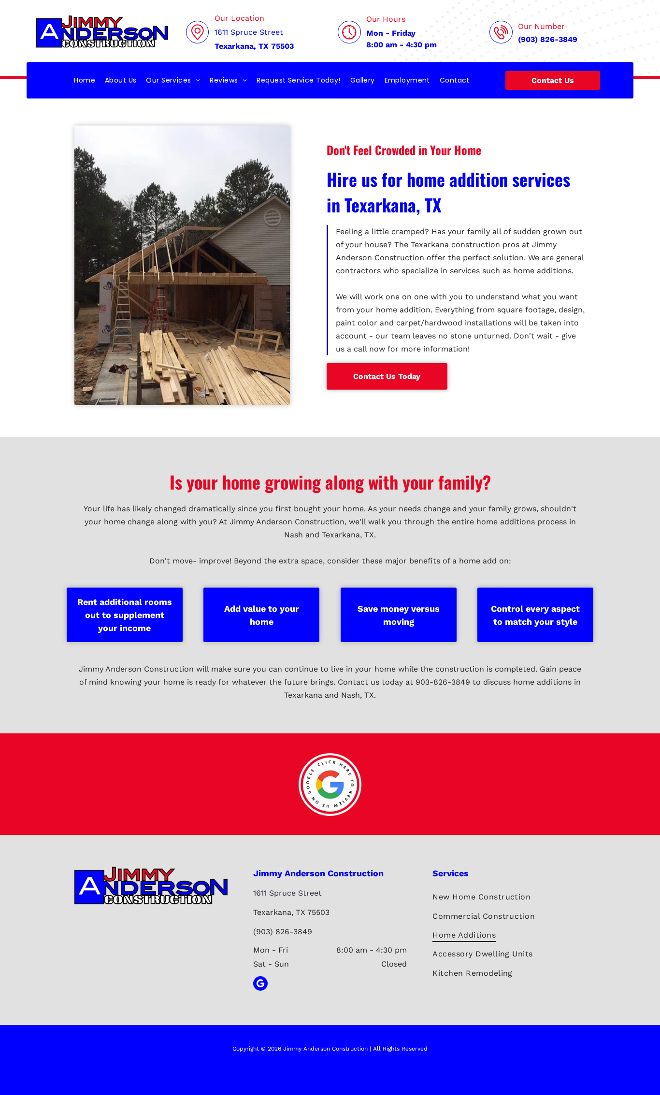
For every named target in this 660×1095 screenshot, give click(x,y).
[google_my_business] (260, 984)
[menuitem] (84, 80)
